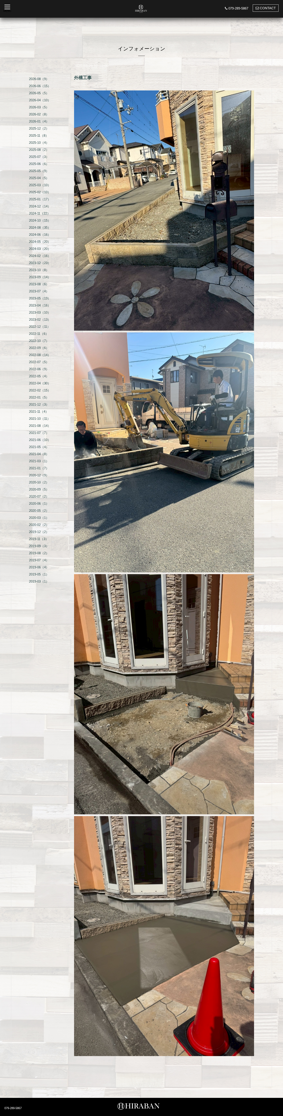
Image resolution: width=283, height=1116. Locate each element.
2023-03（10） (40, 312)
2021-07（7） (39, 433)
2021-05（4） (39, 447)
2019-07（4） (39, 560)
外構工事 (83, 77)
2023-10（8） (39, 270)
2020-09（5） (39, 489)
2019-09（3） (39, 546)
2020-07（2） (39, 496)
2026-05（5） (39, 93)
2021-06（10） (40, 440)
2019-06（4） (39, 567)
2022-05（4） (39, 376)
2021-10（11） (39, 418)
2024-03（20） (40, 249)
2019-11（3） (39, 539)
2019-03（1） (39, 581)
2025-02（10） (40, 192)
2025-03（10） (40, 185)
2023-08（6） (39, 284)
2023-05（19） (40, 298)
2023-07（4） (39, 291)
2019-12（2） (39, 532)
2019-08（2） (39, 553)
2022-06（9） (39, 369)
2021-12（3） (39, 404)
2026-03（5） (39, 107)
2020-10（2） (39, 482)
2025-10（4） (39, 142)
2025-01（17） (40, 199)
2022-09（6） (39, 348)
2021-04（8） (39, 454)
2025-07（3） (39, 157)
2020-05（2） (39, 510)
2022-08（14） (40, 355)
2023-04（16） (40, 305)
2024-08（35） (40, 227)
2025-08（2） (39, 149)
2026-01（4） (39, 121)
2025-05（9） (39, 171)
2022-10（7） (39, 341)
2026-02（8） (39, 114)
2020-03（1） (39, 518)
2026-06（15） (40, 86)
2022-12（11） (39, 326)
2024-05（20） (40, 242)
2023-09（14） (40, 277)
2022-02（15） (40, 390)
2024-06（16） (40, 234)
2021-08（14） (40, 426)
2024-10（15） (40, 220)
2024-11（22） (39, 213)
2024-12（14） (40, 206)
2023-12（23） (40, 263)
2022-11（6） (39, 334)
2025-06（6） (39, 164)
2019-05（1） (39, 574)
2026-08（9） (39, 79)
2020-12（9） (39, 475)
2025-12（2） (39, 128)
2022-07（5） (39, 362)
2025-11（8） (39, 135)
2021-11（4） (39, 411)
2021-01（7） (39, 468)
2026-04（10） (40, 100)
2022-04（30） (40, 383)
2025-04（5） (39, 178)
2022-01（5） (39, 397)
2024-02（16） (40, 256)
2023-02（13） (40, 319)
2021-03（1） (39, 461)
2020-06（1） (39, 503)
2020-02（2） (39, 525)
